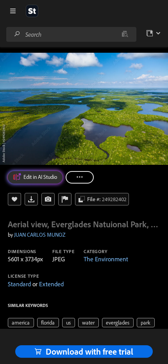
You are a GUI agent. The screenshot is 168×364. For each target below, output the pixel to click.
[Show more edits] (80, 177)
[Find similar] (125, 34)
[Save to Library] (14, 199)
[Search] (17, 34)
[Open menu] (13, 11)
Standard (19, 284)
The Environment (106, 259)
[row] (21, 322)
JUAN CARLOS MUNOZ (39, 234)
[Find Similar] (48, 199)
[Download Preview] (31, 199)
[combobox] (71, 34)
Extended (51, 284)
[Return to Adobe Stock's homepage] (32, 11)
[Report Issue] (64, 199)
